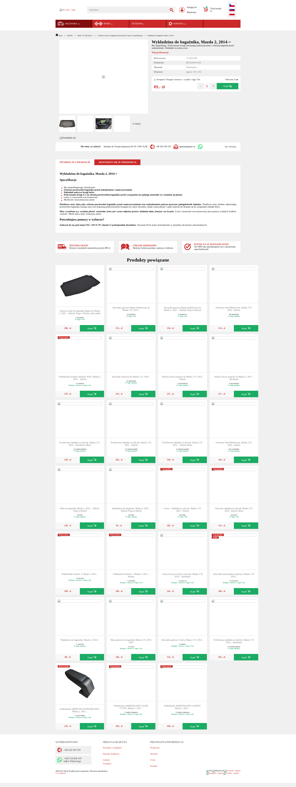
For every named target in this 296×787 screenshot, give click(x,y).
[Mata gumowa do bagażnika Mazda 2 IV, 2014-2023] (131, 616)
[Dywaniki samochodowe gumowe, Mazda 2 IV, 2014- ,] (234, 550)
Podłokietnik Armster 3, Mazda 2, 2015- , (80, 574)
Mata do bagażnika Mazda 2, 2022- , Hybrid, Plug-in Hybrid (79, 509)
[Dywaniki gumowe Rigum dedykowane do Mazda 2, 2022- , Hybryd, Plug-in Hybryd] (182, 284)
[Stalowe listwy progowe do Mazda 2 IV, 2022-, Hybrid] (182, 353)
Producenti (155, 748)
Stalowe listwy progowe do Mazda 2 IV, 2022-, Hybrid (182, 378)
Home (60, 35)
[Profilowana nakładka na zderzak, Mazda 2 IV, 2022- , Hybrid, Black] (182, 419)
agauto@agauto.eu (187, 146)
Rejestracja (191, 12)
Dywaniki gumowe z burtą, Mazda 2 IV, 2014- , (183, 640)
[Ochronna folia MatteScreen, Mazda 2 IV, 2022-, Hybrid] (234, 419)
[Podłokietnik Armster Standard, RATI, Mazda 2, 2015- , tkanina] (80, 353)
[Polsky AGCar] (232, 14)
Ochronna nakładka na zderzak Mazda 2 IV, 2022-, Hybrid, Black (234, 509)
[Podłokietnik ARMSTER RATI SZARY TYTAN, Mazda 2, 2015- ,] (131, 682)
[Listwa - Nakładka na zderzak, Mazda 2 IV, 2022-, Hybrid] (182, 484)
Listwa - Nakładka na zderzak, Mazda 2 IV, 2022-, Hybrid (182, 509)
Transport (107, 763)
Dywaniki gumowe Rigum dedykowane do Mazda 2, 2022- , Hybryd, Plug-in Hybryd (182, 309)
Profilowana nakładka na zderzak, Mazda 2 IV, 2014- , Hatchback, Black (80, 443)
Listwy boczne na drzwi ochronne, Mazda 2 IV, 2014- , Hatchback (182, 575)
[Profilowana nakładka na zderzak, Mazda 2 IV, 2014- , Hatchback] (234, 616)
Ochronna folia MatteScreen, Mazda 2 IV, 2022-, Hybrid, (234, 309)
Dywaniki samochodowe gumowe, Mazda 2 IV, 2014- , (234, 575)
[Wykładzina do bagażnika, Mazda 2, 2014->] (80, 616)
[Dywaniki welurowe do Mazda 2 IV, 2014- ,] (131, 353)
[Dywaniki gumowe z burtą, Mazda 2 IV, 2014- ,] (182, 616)
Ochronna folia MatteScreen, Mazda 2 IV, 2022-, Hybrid (234, 443)
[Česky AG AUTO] (232, 5)
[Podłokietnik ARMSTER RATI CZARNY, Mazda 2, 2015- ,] (182, 682)
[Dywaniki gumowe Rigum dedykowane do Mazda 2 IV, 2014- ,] (131, 284)
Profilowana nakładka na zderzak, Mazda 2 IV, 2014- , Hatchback (234, 641)
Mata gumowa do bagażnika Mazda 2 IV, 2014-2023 (131, 641)
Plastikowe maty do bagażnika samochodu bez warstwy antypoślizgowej (120, 35)
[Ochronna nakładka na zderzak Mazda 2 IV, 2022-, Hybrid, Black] (234, 484)
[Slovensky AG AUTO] (232, 10)
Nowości (154, 754)
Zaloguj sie (192, 7)
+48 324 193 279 (163, 146)
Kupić (226, 86)
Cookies (106, 760)
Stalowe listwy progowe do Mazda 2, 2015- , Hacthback (234, 378)
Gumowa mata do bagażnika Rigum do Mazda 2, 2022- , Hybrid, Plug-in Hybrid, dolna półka (80, 312)
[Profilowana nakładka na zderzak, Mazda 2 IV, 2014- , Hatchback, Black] (80, 419)
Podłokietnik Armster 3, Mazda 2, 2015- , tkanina (131, 575)
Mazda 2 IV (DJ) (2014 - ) (85, 35)
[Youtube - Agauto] (231, 773)
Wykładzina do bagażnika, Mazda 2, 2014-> (161, 35)
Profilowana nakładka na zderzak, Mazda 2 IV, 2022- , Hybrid (131, 443)
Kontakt (153, 766)
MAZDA (69, 35)
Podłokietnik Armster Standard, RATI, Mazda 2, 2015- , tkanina (80, 378)
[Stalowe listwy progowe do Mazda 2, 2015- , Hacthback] (234, 353)
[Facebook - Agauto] (232, 771)
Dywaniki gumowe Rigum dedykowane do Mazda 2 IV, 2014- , (131, 309)
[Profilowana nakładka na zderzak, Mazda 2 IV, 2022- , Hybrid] (131, 419)
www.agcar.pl (61, 773)
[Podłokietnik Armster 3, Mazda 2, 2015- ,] (80, 550)
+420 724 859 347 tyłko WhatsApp (73, 759)
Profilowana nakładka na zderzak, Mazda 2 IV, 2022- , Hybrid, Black (182, 443)
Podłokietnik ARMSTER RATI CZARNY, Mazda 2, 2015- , (182, 707)
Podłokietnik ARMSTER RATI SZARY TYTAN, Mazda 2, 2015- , (131, 707)
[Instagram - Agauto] (214, 773)
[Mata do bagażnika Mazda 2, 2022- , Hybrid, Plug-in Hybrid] (80, 484)
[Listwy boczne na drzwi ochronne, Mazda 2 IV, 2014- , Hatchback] (182, 550)
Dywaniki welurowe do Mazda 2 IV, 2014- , (131, 377)
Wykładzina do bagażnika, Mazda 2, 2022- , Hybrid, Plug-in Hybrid (131, 509)
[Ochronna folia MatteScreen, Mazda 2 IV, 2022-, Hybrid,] (234, 284)
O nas (152, 760)
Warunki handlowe (111, 754)
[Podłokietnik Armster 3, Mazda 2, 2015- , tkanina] (131, 550)
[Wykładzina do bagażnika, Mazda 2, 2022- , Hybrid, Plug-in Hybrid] (131, 484)
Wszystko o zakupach (112, 748)
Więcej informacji (160, 52)
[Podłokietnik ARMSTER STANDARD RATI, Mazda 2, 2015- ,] (80, 683)
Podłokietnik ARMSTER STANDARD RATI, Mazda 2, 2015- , (80, 710)
